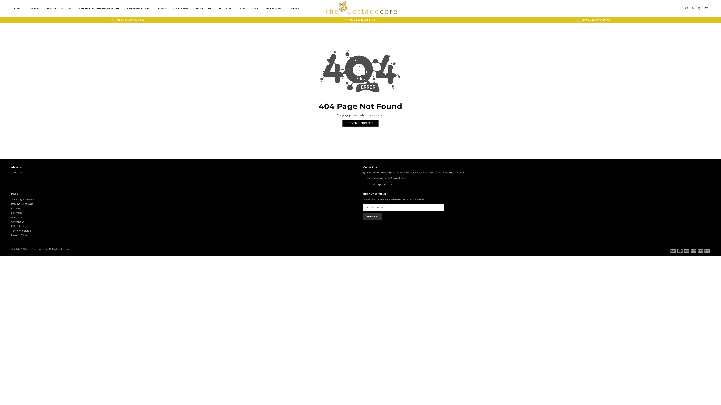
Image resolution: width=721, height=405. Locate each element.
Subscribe (373, 216)
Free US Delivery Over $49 (595, 19)
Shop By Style (203, 8)
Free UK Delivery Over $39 (130, 19)
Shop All (296, 8)
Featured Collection (59, 8)
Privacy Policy (19, 235)
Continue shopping (360, 123)
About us (16, 172)
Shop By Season (274, 8)
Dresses (161, 8)
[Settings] (693, 8)
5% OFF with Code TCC (362, 19)
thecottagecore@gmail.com (389, 178)
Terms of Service (21, 230)
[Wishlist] (699, 8)
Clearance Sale (249, 8)
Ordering (16, 208)
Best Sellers (226, 8)
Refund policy (19, 226)
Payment (16, 212)
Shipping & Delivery (22, 199)
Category (34, 8)
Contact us (18, 221)
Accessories (180, 8)
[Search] (687, 8)
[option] (128, 20)
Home (17, 8)
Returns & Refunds (22, 204)
